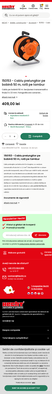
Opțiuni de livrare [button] (43, 114)
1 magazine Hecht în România (40, 287)
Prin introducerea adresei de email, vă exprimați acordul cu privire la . (23, 242)
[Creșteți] (14, 136)
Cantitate (10, 136)
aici (33, 383)
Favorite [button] (22, 144)
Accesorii (32, 23)
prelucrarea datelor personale (32, 244)
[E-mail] (4, 277)
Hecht (4, 23)
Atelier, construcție (18, 23)
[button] (47, 6)
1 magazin (28, 124)
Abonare (42, 235)
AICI (41, 366)
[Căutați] (6, 15)
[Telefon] (4, 270)
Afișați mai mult (8, 97)
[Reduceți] (5, 136)
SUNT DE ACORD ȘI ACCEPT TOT (26, 388)
